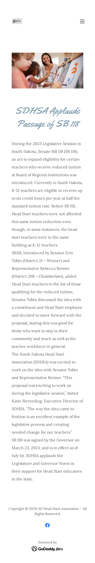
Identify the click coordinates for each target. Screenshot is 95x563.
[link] (17, 21)
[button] (82, 21)
